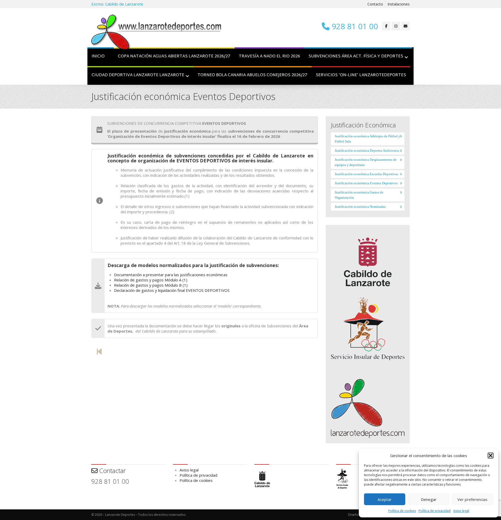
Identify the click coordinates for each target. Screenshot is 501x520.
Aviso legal (461, 511)
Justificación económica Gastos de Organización (359, 194)
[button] (490, 455)
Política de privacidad (435, 511)
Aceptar (385, 499)
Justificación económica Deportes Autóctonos (367, 150)
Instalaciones (398, 4)
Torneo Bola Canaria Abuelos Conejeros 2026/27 (252, 75)
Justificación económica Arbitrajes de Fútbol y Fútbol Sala (367, 138)
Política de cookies (402, 511)
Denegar (429, 499)
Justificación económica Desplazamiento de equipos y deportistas (366, 162)
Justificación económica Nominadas (360, 207)
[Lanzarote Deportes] (156, 33)
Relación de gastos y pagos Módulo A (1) (150, 279)
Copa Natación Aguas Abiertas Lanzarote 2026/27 (174, 56)
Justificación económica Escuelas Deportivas (366, 174)
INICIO (98, 56)
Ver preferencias (472, 499)
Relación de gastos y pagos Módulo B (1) (151, 285)
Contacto (375, 4)
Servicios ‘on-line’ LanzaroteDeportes (361, 75)
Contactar (112, 470)
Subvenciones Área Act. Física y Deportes (355, 56)
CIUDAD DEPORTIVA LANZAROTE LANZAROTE (138, 75)
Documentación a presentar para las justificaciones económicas (171, 274)
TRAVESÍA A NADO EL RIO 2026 (269, 56)
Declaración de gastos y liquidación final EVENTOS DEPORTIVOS (172, 290)
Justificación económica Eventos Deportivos (366, 183)
